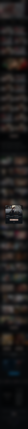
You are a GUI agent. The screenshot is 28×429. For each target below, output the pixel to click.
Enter (14, 219)
